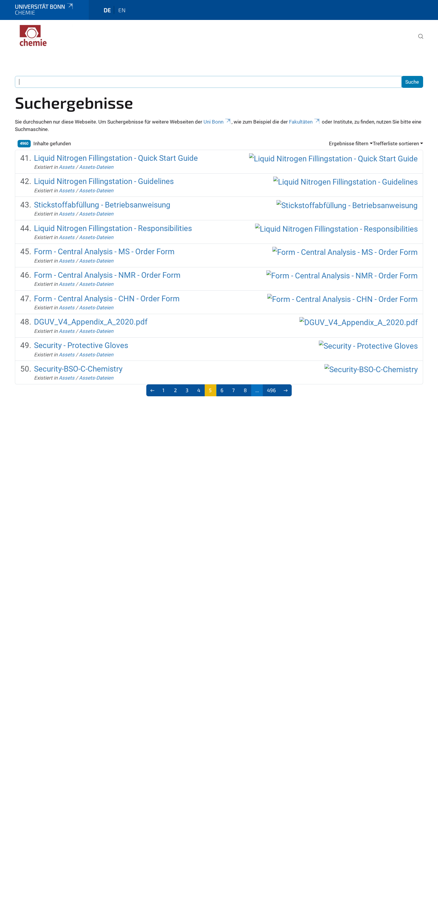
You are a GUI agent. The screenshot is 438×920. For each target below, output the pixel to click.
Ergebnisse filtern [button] (348, 143)
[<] (152, 390)
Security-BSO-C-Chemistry (78, 368)
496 (271, 390)
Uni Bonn (213, 122)
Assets (66, 167)
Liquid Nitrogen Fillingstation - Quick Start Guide (116, 158)
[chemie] (44, 35)
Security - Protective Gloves (81, 345)
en (121, 10)
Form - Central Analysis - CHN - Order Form (107, 298)
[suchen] (418, 40)
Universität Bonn (40, 6)
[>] (285, 390)
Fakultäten (301, 122)
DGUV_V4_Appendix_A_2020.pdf (90, 321)
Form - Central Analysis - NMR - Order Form (107, 275)
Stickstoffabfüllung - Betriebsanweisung (102, 204)
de (107, 10)
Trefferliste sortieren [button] (396, 143)
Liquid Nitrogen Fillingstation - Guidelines (104, 181)
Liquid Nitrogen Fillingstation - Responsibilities (113, 228)
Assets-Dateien (96, 167)
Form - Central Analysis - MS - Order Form (104, 251)
